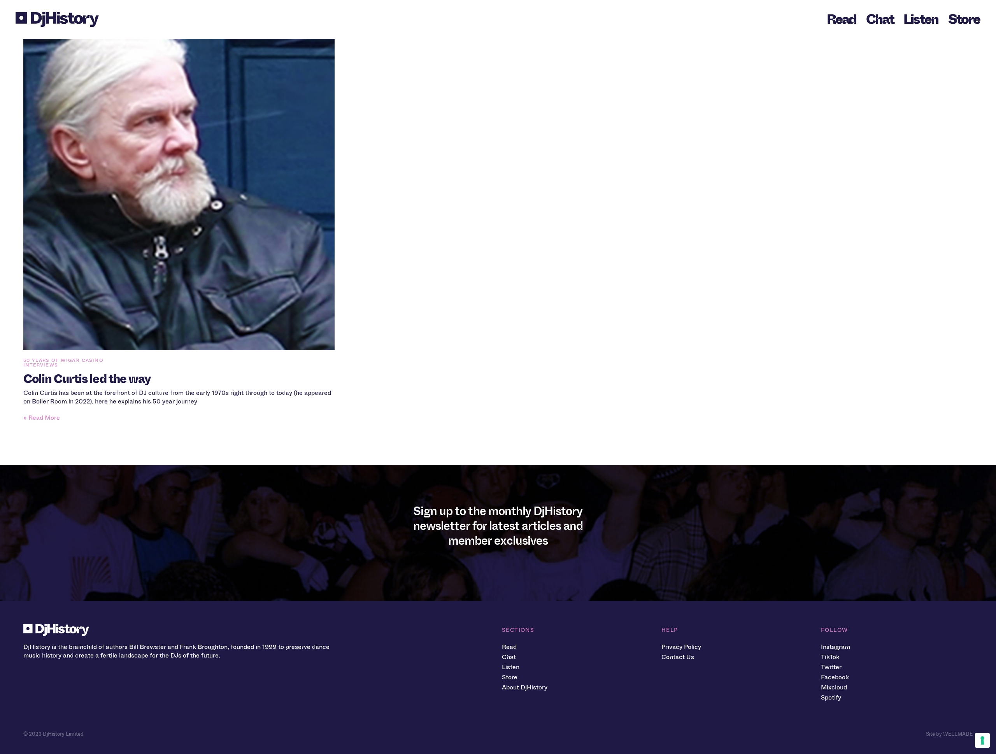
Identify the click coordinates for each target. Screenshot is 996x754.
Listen (920, 19)
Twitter (831, 667)
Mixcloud (834, 687)
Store (964, 19)
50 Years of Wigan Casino (63, 360)
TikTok (830, 656)
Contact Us (677, 656)
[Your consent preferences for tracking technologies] (982, 740)
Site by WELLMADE (949, 734)
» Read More (41, 417)
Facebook (835, 677)
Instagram (835, 646)
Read (841, 19)
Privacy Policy (681, 646)
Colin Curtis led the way (87, 379)
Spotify (831, 697)
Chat (880, 19)
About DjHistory (524, 687)
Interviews (40, 364)
